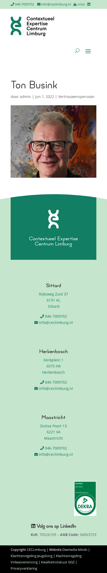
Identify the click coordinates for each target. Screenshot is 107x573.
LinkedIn (68, 526)
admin (25, 96)
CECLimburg (36, 549)
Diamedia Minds (74, 549)
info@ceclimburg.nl (56, 4)
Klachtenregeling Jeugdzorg (31, 555)
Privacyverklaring (24, 568)
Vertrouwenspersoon (76, 96)
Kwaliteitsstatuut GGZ (58, 562)
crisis (81, 4)
